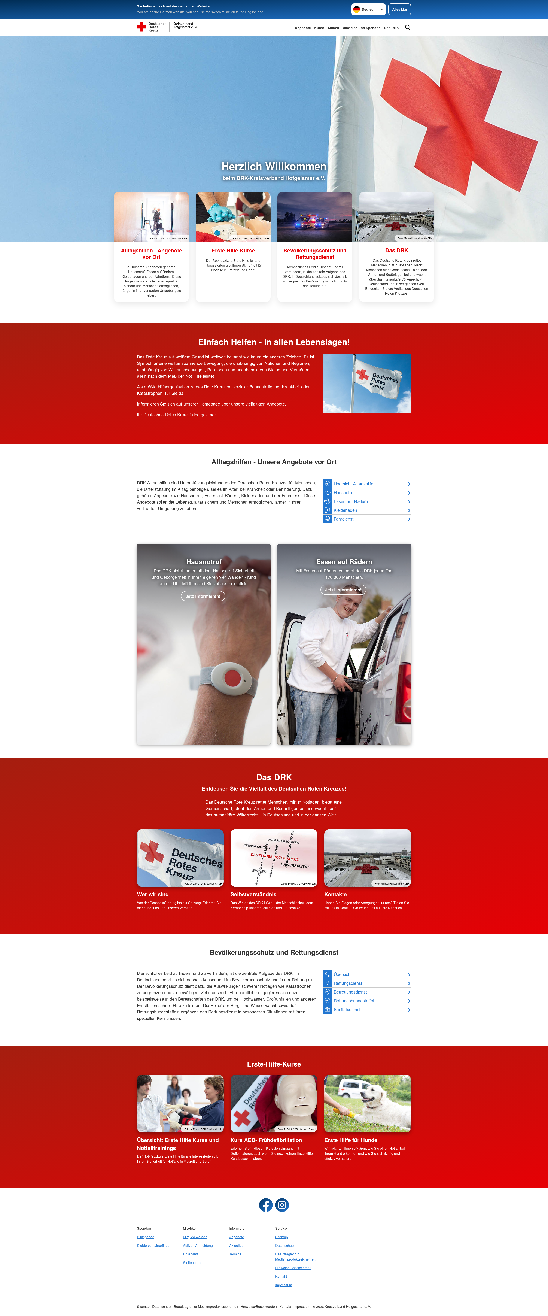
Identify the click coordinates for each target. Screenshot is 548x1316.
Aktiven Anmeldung (198, 1245)
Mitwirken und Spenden (361, 27)
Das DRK (391, 27)
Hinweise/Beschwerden (293, 1267)
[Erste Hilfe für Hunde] (367, 1103)
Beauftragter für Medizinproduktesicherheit (295, 1257)
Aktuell (333, 27)
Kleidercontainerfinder (154, 1245)
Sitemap (281, 1236)
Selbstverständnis (254, 894)
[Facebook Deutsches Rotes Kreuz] (266, 1205)
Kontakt (281, 1276)
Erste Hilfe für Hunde (350, 1140)
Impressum (283, 1284)
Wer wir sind (153, 894)
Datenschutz (284, 1245)
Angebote (303, 27)
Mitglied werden (195, 1236)
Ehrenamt (190, 1254)
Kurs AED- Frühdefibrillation (266, 1140)
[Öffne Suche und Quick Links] (407, 27)
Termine (235, 1254)
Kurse (319, 27)
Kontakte (335, 894)
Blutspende (145, 1236)
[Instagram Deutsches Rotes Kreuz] (282, 1205)
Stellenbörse (192, 1262)
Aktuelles (236, 1245)
